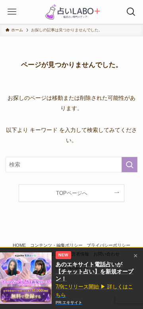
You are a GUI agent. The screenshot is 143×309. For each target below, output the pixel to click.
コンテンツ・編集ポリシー (56, 245)
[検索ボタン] (131, 12)
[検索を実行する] (129, 164)
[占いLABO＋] (71, 12)
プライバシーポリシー (108, 245)
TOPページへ (71, 193)
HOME (19, 245)
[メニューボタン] (12, 12)
